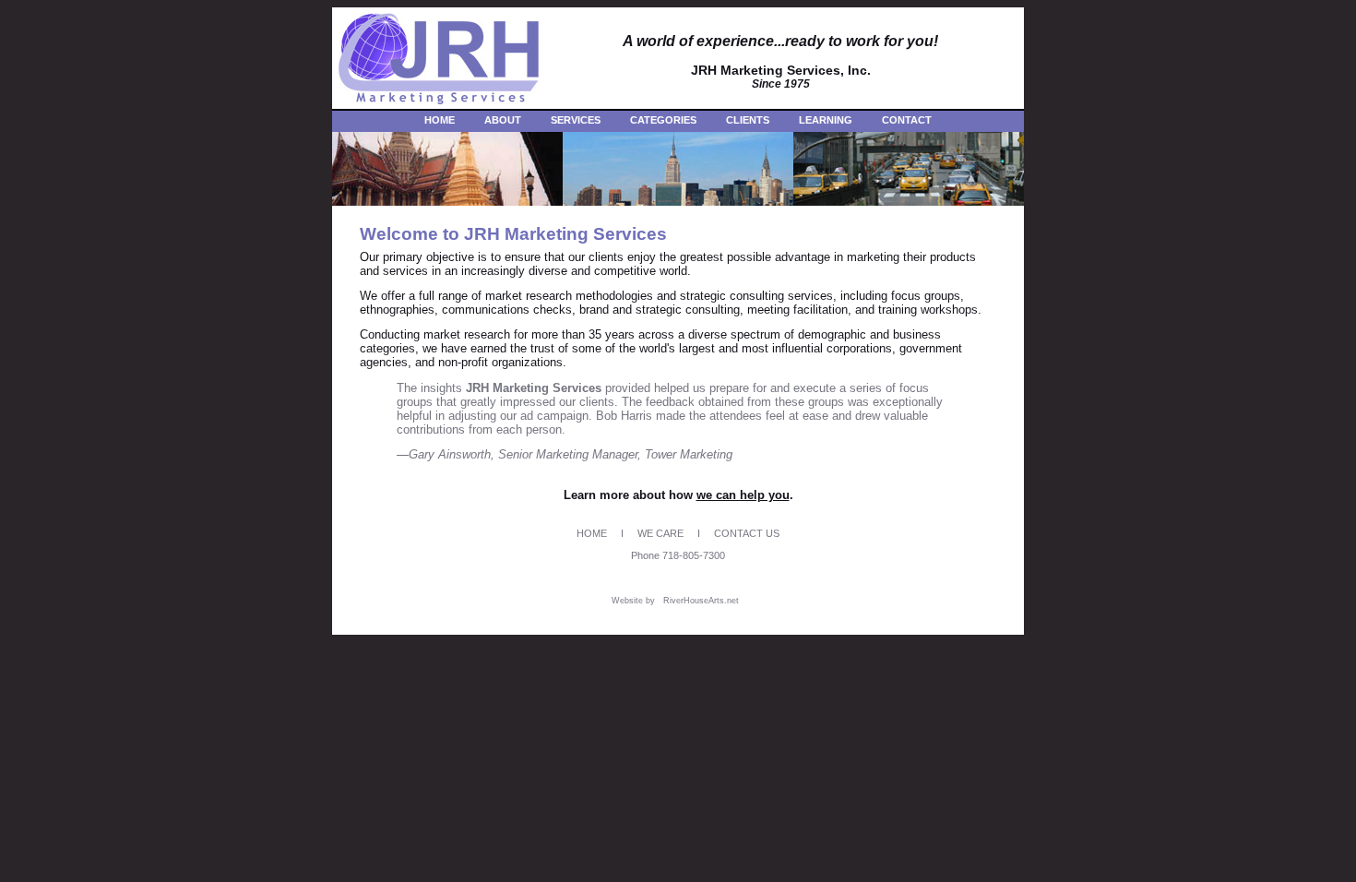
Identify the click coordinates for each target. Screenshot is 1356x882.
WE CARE (660, 533)
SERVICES (576, 119)
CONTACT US (746, 533)
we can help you (743, 495)
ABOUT (502, 119)
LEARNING (825, 119)
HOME (439, 119)
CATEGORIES (663, 119)
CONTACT (907, 119)
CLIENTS (747, 119)
